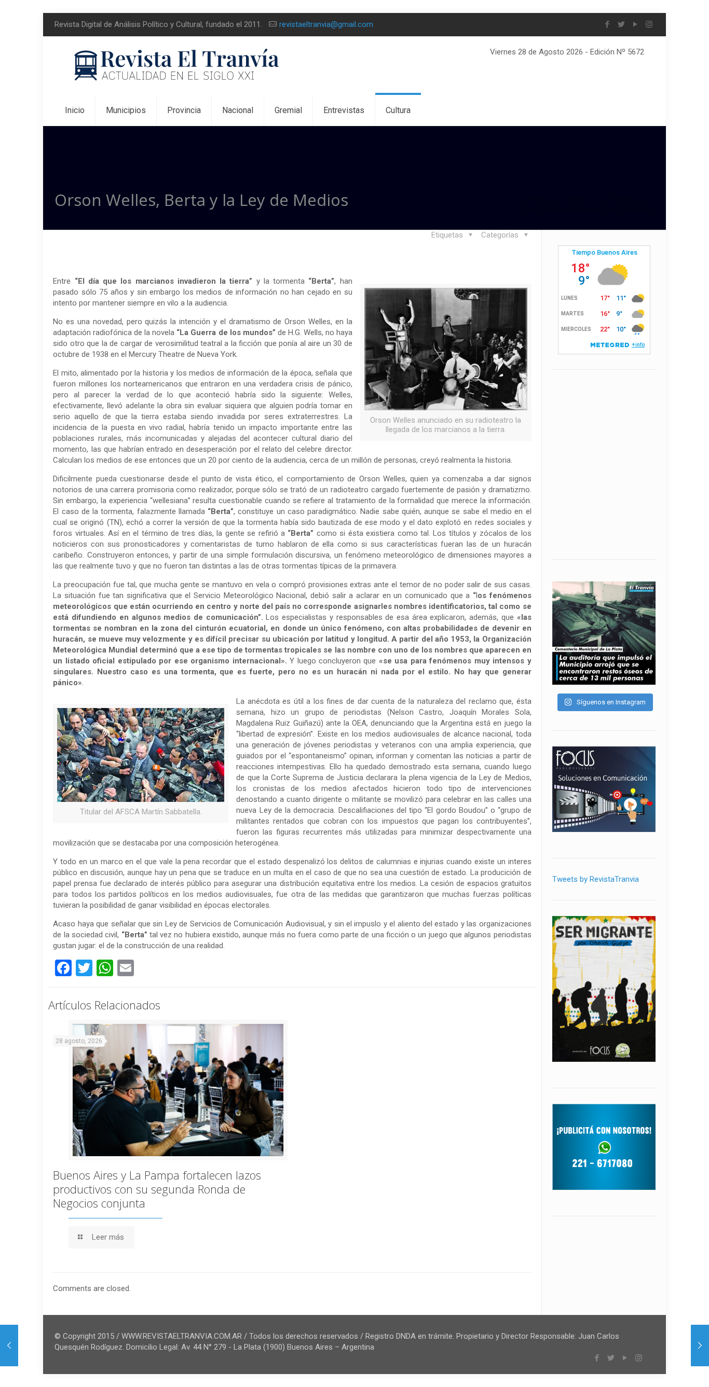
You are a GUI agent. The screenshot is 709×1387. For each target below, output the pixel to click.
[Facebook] (607, 24)
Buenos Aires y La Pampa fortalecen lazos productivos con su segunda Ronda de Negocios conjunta (157, 1189)
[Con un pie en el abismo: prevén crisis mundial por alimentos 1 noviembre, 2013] (9, 1345)
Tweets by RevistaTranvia (595, 879)
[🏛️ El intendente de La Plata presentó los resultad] (604, 633)
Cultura (619, 197)
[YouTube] (635, 24)
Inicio (536, 197)
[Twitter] (621, 24)
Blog (575, 197)
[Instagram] (649, 24)
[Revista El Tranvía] (177, 65)
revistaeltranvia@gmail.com (326, 24)
